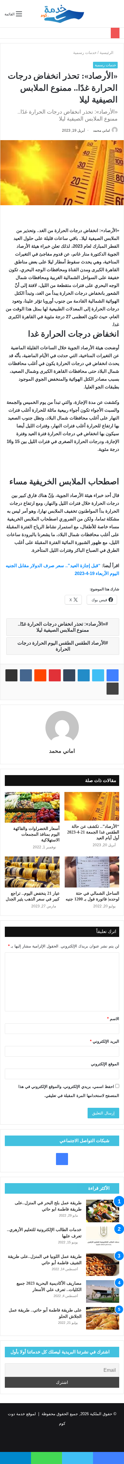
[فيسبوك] (113, 675)
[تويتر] (98, 675)
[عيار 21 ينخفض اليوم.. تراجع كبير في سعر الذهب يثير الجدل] (32, 872)
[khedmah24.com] (62, 13)
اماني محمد (101, 130)
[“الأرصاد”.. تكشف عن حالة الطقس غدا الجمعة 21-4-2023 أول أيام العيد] (91, 806)
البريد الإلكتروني (104, 1041)
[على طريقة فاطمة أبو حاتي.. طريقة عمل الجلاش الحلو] (102, 1318)
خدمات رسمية (85, 52)
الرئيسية (107, 52)
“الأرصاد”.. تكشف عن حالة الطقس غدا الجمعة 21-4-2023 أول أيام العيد (93, 832)
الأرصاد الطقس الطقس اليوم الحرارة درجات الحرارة (61, 646)
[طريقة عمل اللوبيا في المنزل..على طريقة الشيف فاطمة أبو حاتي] (102, 1264)
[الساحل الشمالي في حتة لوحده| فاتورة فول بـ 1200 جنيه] (91, 872)
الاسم (113, 1018)
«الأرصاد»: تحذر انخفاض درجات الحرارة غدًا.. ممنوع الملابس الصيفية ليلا (61, 627)
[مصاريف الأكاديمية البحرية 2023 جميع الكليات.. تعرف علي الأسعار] (102, 1291)
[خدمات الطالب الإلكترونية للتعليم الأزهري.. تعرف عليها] (102, 1238)
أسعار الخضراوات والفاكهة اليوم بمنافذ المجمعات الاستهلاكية (36, 834)
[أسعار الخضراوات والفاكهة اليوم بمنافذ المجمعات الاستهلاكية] (32, 807)
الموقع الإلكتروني (105, 1064)
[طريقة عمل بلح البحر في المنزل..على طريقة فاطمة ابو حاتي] (102, 1211)
